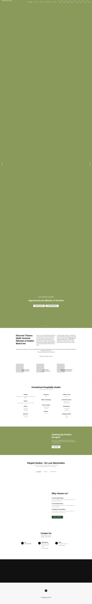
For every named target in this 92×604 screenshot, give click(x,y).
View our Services (46, 305)
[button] (2, 302)
